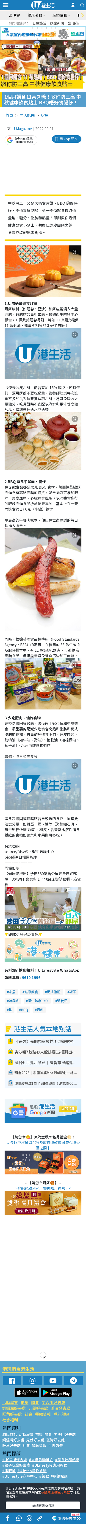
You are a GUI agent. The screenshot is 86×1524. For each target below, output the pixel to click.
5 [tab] (51, 28)
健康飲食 (31, 991)
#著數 (44, 1476)
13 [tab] (37, 39)
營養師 (62, 1000)
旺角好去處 (12, 1414)
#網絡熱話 (59, 1476)
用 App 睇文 (68, 138)
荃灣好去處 (60, 1408)
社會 (28, 1414)
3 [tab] (42, 28)
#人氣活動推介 (41, 1459)
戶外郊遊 (61, 1414)
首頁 (9, 115)
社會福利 (10, 1420)
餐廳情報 (43, 1414)
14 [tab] (42, 39)
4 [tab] (46, 28)
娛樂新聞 (57, 23)
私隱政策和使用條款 (55, 1492)
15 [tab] (46, 39)
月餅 (40, 1009)
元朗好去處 (38, 1408)
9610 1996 (31, 977)
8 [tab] (37, 33)
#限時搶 (9, 1470)
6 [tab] (55, 28)
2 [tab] (37, 28)
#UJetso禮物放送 (32, 1470)
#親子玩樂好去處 (16, 1465)
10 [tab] (46, 33)
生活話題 (27, 115)
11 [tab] (51, 33)
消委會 (14, 1000)
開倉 (35, 1402)
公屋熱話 (39, 23)
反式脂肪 (54, 991)
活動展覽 (10, 1402)
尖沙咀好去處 (53, 1402)
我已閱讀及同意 (43, 1505)
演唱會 (14, 15)
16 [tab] (51, 39)
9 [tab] (42, 33)
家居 (45, 115)
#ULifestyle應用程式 (49, 1465)
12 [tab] (55, 33)
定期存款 (75, 23)
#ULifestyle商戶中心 (19, 1476)
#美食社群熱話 (67, 1459)
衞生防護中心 (38, 1000)
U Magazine (22, 128)
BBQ (24, 1009)
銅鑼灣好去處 (14, 1408)
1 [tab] (33, 28)
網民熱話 (9, 1434)
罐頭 (72, 991)
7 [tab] (33, 33)
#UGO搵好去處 (14, 1459)
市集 (24, 1402)
